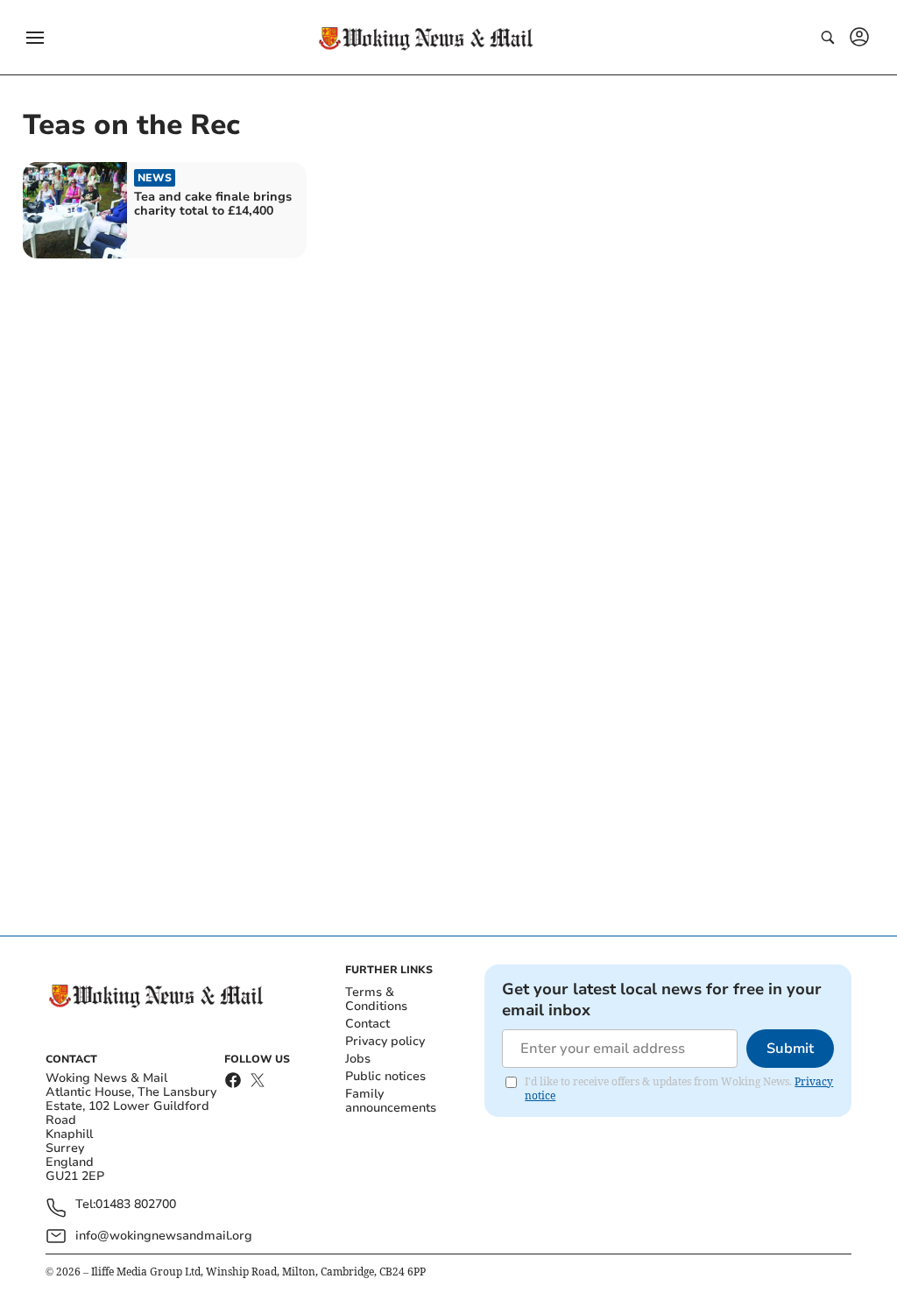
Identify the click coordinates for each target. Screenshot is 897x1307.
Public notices (385, 1076)
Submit (790, 1048)
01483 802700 (135, 1204)
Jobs (358, 1058)
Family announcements (390, 1100)
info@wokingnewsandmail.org (163, 1235)
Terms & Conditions (376, 999)
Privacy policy (385, 1041)
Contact (367, 1023)
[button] (35, 38)
